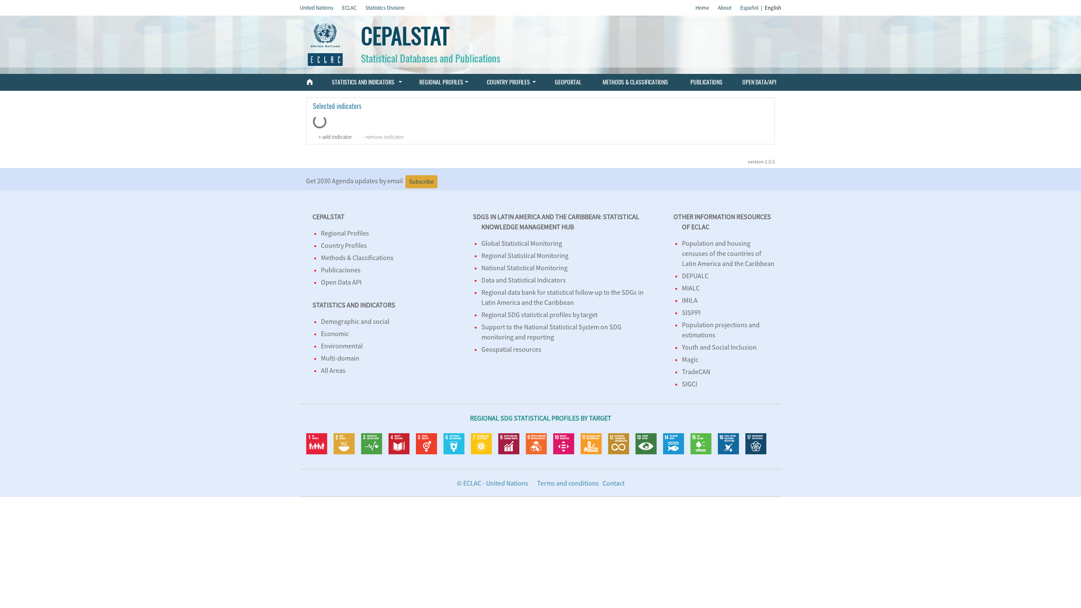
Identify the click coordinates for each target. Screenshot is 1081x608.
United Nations (316, 7)
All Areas (333, 370)
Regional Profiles (441, 82)
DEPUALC (695, 275)
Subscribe (421, 181)
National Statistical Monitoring (524, 267)
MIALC (691, 288)
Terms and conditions (568, 483)
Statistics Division (385, 7)
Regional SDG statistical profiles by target (539, 314)
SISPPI (691, 312)
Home (702, 7)
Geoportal (568, 82)
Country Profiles (508, 82)
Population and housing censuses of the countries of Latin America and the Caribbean (728, 253)
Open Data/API (759, 82)
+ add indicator (335, 136)
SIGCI (689, 384)
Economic (335, 333)
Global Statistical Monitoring (521, 243)
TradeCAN (696, 371)
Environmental (342, 346)
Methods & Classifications (635, 82)
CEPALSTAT (405, 36)
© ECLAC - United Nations (492, 483)
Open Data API (341, 282)
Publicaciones (341, 270)
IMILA (690, 300)
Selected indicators (337, 106)
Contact (614, 483)
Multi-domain (340, 358)
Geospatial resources (511, 349)
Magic (690, 359)
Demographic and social (355, 321)
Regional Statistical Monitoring (524, 255)
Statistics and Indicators (364, 82)
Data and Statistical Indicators (523, 280)
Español (749, 7)
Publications (706, 82)
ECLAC (349, 7)
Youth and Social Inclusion (719, 347)
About (724, 7)
